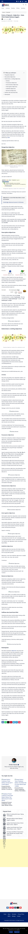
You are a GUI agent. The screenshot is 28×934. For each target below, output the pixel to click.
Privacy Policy (21, 914)
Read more (17, 932)
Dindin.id (14, 920)
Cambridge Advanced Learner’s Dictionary (13, 202)
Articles (8, 80)
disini (8, 137)
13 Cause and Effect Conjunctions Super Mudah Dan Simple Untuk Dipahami (15, 833)
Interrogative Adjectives (11, 86)
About (9, 914)
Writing (17, 8)
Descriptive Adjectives (10, 76)
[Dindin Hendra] (14, 763)
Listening (8, 8)
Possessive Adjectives (11, 82)
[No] (26, 930)
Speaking (23, 8)
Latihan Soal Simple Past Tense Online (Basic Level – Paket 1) (14, 828)
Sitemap (13, 916)
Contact (18, 916)
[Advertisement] (14, 55)
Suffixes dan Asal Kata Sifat (11, 92)
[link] (16, 1)
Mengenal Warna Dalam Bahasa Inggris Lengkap (14, 819)
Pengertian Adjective (9, 75)
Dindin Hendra (13, 764)
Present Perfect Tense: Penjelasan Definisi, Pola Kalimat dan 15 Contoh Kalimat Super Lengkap (20, 789)
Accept (11, 932)
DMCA (9, 916)
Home (3, 8)
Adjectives (14, 650)
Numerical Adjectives (11, 90)
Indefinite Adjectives (11, 88)
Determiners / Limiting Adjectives (12, 78)
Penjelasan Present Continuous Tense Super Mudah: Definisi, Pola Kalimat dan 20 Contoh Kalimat (7, 804)
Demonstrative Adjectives (12, 84)
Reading (13, 8)
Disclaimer (14, 914)
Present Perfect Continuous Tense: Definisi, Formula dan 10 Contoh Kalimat (7, 788)
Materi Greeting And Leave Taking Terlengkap (15, 814)
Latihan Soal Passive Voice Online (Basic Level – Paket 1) (15, 823)
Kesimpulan (7, 94)
